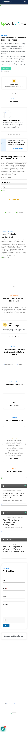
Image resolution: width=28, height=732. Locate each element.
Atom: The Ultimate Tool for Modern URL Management (13, 522)
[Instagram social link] (14, 721)
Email (5, 588)
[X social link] (10, 721)
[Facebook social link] (6, 721)
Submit (6, 625)
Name (5, 580)
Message (5, 604)
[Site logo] (6, 2)
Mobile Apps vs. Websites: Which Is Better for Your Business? (13, 495)
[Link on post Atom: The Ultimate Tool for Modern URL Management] (14, 509)
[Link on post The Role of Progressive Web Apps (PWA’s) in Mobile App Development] (14, 536)
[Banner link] (14, 10)
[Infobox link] (14, 119)
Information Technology (9, 490)
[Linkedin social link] (21, 721)
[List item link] (14, 646)
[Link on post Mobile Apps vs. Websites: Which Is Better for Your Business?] (14, 482)
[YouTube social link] (17, 721)
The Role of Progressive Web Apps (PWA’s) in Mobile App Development (13, 549)
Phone (5, 596)
